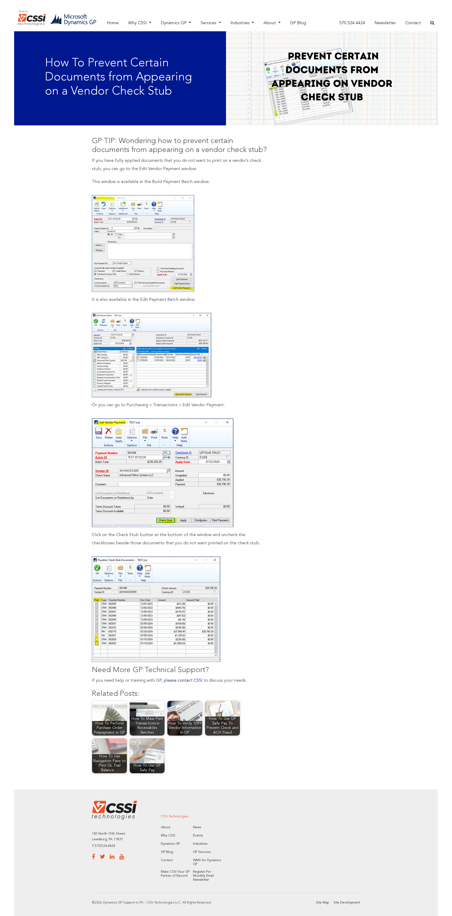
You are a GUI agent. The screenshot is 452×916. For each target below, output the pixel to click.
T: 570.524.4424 (103, 846)
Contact (413, 23)
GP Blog (298, 23)
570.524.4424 (352, 23)
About (270, 23)
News (197, 827)
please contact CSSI (183, 680)
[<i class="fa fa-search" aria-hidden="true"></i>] (432, 23)
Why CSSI (138, 23)
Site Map (322, 902)
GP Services (201, 852)
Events (198, 835)
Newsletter (385, 23)
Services (209, 23)
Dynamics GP (174, 23)
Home (113, 23)
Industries (240, 23)
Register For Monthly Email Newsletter (203, 875)
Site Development (347, 902)
